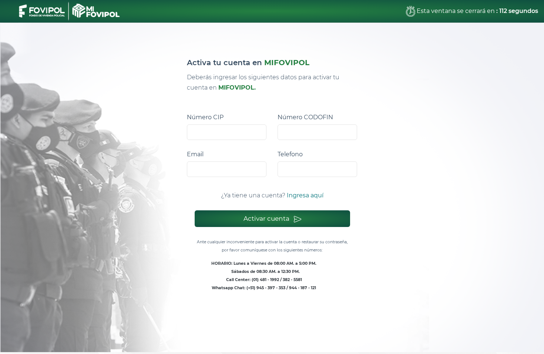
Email (195, 154)
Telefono (290, 154)
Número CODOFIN (305, 117)
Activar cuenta (267, 218)
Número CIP (205, 117)
